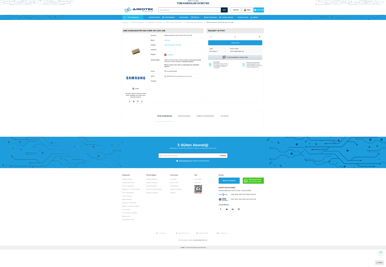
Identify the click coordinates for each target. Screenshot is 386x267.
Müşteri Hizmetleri (210, 17)
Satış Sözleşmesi (151, 186)
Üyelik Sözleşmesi (151, 182)
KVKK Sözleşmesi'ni (185, 161)
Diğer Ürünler (126, 216)
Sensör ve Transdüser (129, 203)
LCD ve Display (127, 196)
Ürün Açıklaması (164, 116)
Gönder (223, 156)
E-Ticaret (187, 247)
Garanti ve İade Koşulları (154, 189)
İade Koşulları (184, 116)
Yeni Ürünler (174, 182)
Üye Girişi (197, 182)
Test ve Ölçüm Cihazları (129, 213)
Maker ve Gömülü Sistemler (130, 206)
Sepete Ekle (235, 43)
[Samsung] (136, 78)
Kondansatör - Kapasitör (154, 22)
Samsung (167, 40)
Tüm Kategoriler (133, 17)
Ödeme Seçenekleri (205, 116)
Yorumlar (224, 116)
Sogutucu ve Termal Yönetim (131, 189)
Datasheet (170, 55)
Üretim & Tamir (243, 17)
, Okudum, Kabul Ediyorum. (194, 161)
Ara (224, 10)
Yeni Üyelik (198, 179)
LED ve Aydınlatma (128, 192)
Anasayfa (125, 22)
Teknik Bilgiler (170, 17)
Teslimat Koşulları (151, 179)
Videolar (196, 17)
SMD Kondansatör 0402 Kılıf (194, 22)
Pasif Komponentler (137, 22)
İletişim (255, 17)
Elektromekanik (127, 199)
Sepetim (172, 192)
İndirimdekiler (174, 186)
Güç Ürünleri (126, 209)
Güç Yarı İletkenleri (128, 186)
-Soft (182, 247)
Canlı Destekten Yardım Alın (237, 57)
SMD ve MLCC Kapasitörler (174, 22)
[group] (136, 51)
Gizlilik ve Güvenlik (152, 192)
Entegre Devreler (127, 179)
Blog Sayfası (184, 17)
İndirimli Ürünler (154, 17)
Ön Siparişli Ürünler (128, 219)
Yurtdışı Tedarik (227, 17)
